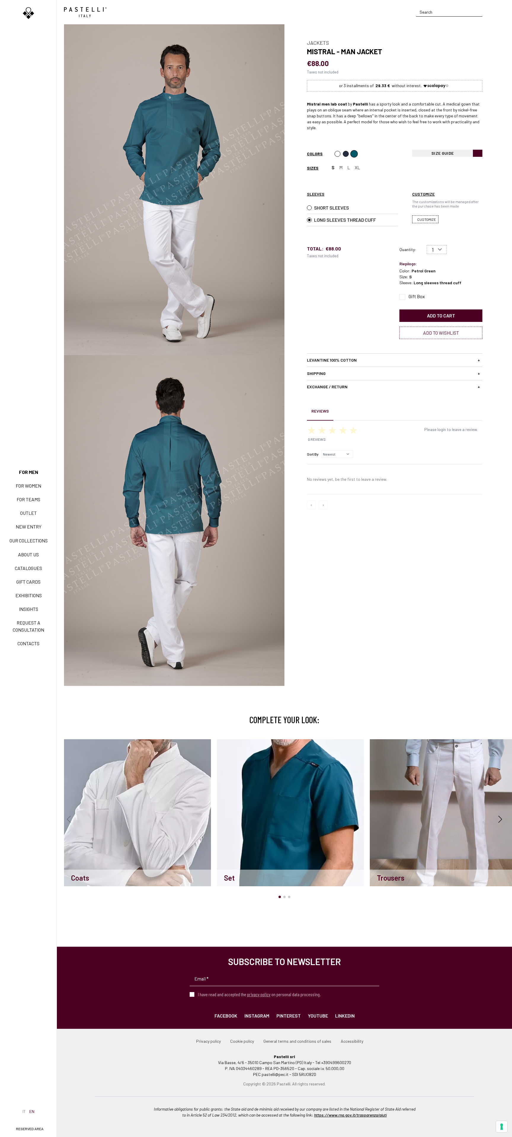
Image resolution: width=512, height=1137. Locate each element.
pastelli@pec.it (275, 1074)
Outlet (28, 513)
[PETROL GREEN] (354, 154)
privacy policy (259, 994)
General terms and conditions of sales (297, 1041)
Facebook (226, 1015)
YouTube (318, 1015)
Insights (28, 609)
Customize (426, 219)
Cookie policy (242, 1041)
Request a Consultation (28, 626)
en (31, 1111)
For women (28, 485)
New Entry (28, 526)
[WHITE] (337, 154)
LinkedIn (345, 1015)
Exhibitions (28, 595)
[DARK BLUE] (346, 154)
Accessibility (352, 1041)
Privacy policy (208, 1041)
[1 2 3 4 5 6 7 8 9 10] (437, 249)
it (24, 1111)
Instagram (256, 1015)
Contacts (28, 643)
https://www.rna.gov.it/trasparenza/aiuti (350, 1114)
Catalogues (28, 568)
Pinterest (288, 1015)
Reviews (320, 410)
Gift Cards (28, 582)
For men (28, 472)
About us (28, 554)
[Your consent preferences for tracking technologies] (501, 1126)
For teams (28, 499)
